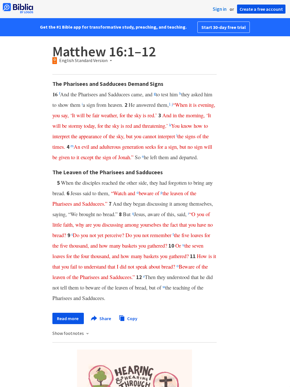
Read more (68, 318)
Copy (131, 318)
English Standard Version (83, 60)
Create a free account (261, 9)
